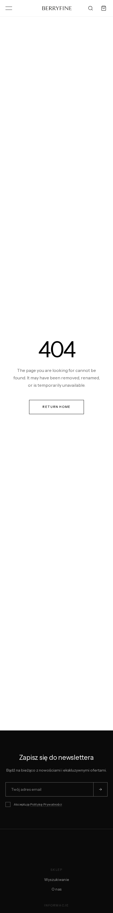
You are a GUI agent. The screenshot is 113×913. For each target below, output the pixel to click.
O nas (56, 889)
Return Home (56, 407)
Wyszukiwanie (56, 879)
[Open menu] (8, 8)
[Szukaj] (90, 8)
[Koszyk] (104, 8)
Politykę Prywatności (46, 804)
